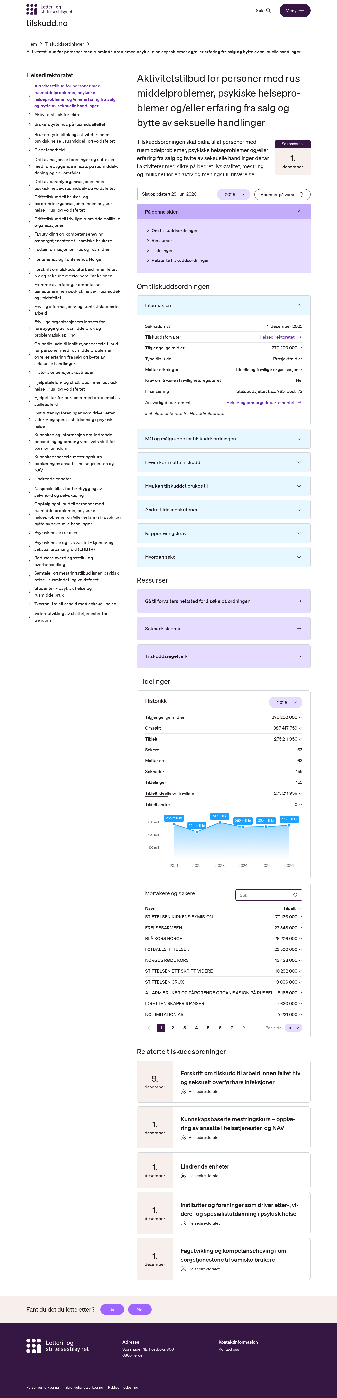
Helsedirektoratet (277, 337)
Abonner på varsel (279, 194)
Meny (291, 10)
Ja (112, 1309)
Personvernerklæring (42, 1387)
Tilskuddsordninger (64, 44)
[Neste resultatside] (244, 1028)
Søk (259, 10)
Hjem (31, 44)
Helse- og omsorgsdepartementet (260, 402)
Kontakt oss (229, 1349)
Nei (140, 1309)
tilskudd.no (47, 23)
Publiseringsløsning (123, 1387)
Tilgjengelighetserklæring (83, 1387)
